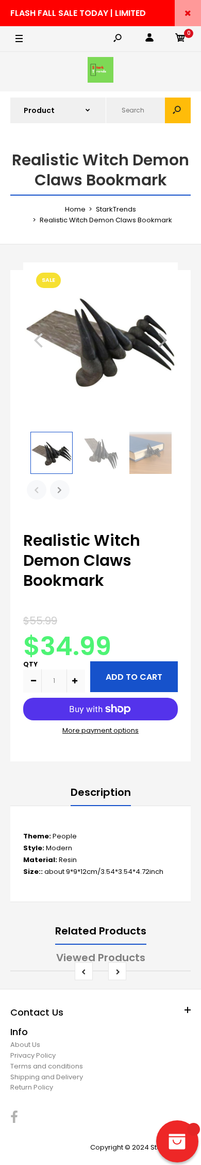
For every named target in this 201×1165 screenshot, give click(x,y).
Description (101, 792)
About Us (25, 1044)
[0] (180, 39)
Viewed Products (100, 957)
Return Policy (31, 1087)
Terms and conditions (46, 1066)
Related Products (100, 931)
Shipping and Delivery (46, 1077)
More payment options (100, 730)
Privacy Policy (33, 1055)
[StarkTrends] (100, 71)
